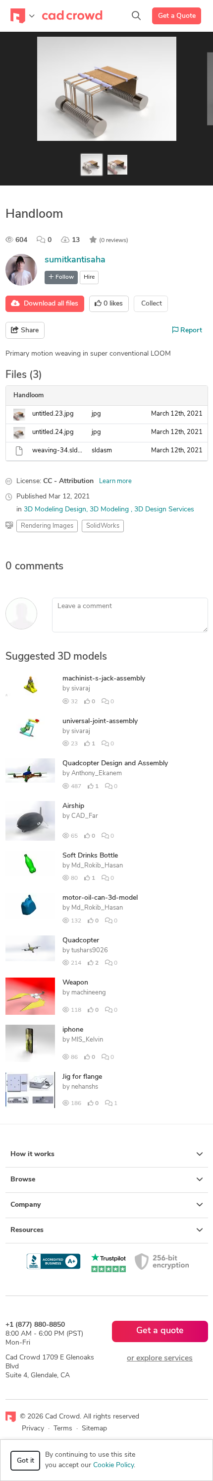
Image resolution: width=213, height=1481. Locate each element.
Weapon (75, 983)
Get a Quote (177, 16)
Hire (89, 277)
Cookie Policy (113, 1465)
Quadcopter (80, 940)
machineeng (88, 992)
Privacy (33, 1428)
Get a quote (160, 1331)
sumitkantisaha (75, 260)
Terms (62, 1428)
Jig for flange (82, 1077)
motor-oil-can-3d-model (100, 898)
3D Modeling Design (55, 509)
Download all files (49, 304)
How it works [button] (32, 1154)
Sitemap (94, 1428)
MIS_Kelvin (87, 1040)
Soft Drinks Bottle (90, 856)
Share (29, 330)
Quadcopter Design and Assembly (115, 763)
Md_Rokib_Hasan (97, 866)
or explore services (160, 1358)
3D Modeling (110, 509)
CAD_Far (84, 816)
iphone (72, 1030)
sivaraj (80, 688)
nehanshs (84, 1087)
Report (190, 330)
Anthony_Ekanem (96, 773)
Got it (25, 1461)
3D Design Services (164, 509)
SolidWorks (102, 526)
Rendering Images (47, 526)
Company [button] (25, 1205)
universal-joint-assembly (100, 721)
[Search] (136, 16)
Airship (73, 806)
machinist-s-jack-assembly (103, 678)
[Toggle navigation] (22, 16)
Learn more (115, 481)
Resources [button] (27, 1230)
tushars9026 (89, 950)
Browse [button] (22, 1179)
